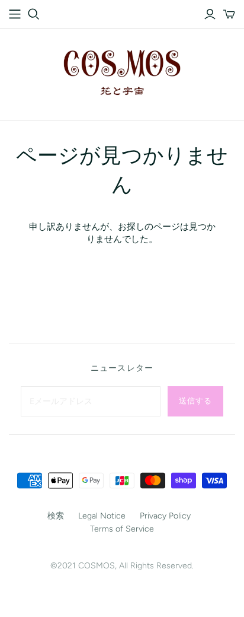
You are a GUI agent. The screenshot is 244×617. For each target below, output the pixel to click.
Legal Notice (102, 516)
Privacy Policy (165, 516)
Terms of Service (122, 529)
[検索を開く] (34, 14)
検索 (55, 516)
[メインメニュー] (15, 14)
